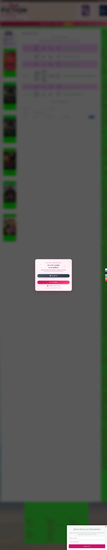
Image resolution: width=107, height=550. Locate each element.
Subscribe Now (87, 546)
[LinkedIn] (106, 277)
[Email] (106, 275)
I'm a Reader (54, 275)
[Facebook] (106, 271)
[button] (87, 529)
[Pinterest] (106, 280)
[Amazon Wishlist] (106, 279)
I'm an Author (53, 282)
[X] (106, 273)
